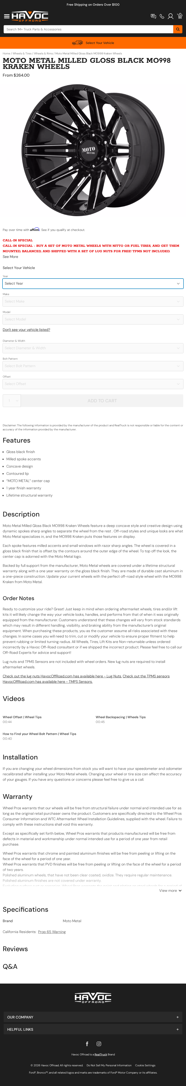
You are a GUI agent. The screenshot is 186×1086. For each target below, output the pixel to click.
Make (6, 294)
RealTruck (101, 1054)
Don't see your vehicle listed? (26, 329)
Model (6, 312)
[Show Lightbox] (93, 150)
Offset (7, 376)
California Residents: (34, 931)
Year (5, 276)
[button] (93, 1017)
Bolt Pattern (10, 359)
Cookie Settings (145, 1065)
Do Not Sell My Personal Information (109, 1065)
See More (10, 256)
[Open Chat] (153, 16)
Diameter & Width (14, 341)
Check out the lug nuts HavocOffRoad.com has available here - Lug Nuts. (62, 676)
